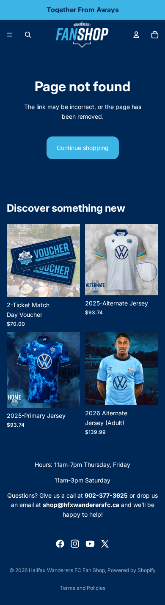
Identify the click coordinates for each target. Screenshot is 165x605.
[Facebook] (60, 544)
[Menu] (9, 34)
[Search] (28, 34)
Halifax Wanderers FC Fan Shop (67, 570)
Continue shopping (83, 147)
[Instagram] (75, 544)
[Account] (136, 34)
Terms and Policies (82, 588)
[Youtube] (90, 544)
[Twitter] (105, 544)
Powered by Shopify (131, 570)
